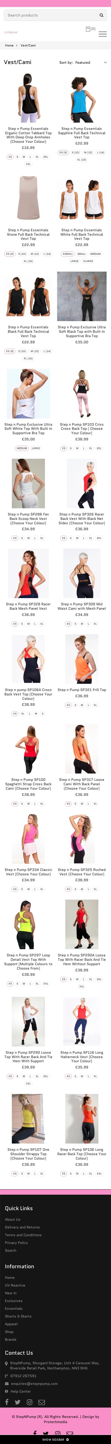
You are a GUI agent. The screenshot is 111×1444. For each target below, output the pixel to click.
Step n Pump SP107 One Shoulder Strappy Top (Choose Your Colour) (28, 1154)
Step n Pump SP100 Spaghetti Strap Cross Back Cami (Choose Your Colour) (28, 784)
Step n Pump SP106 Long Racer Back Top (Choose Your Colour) (81, 1154)
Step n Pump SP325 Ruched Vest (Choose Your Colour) (82, 872)
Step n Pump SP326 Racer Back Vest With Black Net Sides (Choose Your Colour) (82, 519)
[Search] (101, 15)
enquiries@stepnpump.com (34, 1383)
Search (10, 1250)
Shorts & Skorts (18, 1316)
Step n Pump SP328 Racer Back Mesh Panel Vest (28, 606)
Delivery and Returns (22, 1227)
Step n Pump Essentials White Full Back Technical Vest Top (81, 234)
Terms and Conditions (23, 1234)
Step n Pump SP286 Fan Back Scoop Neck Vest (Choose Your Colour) (28, 519)
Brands (11, 1339)
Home (9, 45)
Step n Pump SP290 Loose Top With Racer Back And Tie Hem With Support (28, 1057)
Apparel (11, 1324)
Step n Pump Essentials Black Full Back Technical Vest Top (28, 331)
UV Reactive (15, 1285)
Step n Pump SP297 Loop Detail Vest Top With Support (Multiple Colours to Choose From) (28, 962)
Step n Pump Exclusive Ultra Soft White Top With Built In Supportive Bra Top (28, 429)
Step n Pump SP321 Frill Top (82, 689)
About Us (13, 1219)
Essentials (14, 1308)
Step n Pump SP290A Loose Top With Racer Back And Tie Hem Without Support (82, 959)
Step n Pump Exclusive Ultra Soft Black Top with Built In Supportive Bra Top (82, 331)
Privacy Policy (16, 1242)
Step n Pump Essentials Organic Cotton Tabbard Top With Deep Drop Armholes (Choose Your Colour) (28, 135)
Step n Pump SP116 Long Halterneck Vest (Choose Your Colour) (81, 1057)
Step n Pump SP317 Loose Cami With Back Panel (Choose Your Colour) (81, 784)
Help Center (21, 1391)
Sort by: (66, 62)
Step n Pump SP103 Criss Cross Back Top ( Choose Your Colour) (82, 429)
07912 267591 (23, 1375)
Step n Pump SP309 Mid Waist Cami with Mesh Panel (82, 606)
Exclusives (14, 1300)
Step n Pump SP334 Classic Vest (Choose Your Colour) (28, 872)
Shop (9, 1331)
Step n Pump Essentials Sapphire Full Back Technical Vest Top (81, 133)
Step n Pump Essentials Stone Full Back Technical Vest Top (28, 234)
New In (11, 1293)
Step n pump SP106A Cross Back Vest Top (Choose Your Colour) (28, 694)
